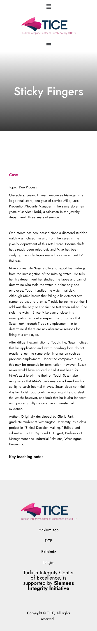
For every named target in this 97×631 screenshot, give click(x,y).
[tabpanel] (48, 315)
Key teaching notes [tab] (26, 457)
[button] (48, 6)
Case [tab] (13, 175)
